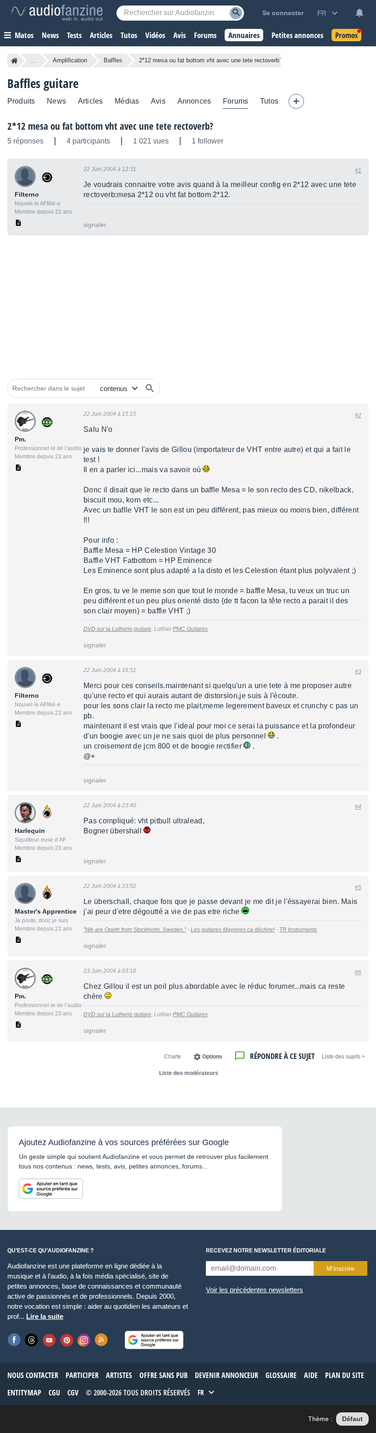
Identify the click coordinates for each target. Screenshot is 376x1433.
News (56, 101)
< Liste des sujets (343, 1056)
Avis (158, 101)
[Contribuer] (296, 101)
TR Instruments (298, 929)
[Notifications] (359, 12)
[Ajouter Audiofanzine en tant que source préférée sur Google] (51, 1189)
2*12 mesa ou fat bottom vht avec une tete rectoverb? (110, 126)
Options (212, 1056)
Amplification (70, 60)
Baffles (113, 60)
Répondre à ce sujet (282, 1056)
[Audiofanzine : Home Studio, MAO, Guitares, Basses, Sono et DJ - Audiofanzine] (57, 13)
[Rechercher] (150, 388)
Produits (21, 101)
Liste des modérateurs (188, 1073)
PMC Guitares (190, 629)
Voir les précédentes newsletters (254, 1290)
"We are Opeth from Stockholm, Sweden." (134, 929)
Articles (90, 101)
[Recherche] (236, 13)
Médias (127, 101)
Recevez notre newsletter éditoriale (266, 1250)
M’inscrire (340, 1268)
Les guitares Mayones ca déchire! (233, 929)
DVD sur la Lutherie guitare (117, 629)
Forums (235, 101)
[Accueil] (14, 60)
